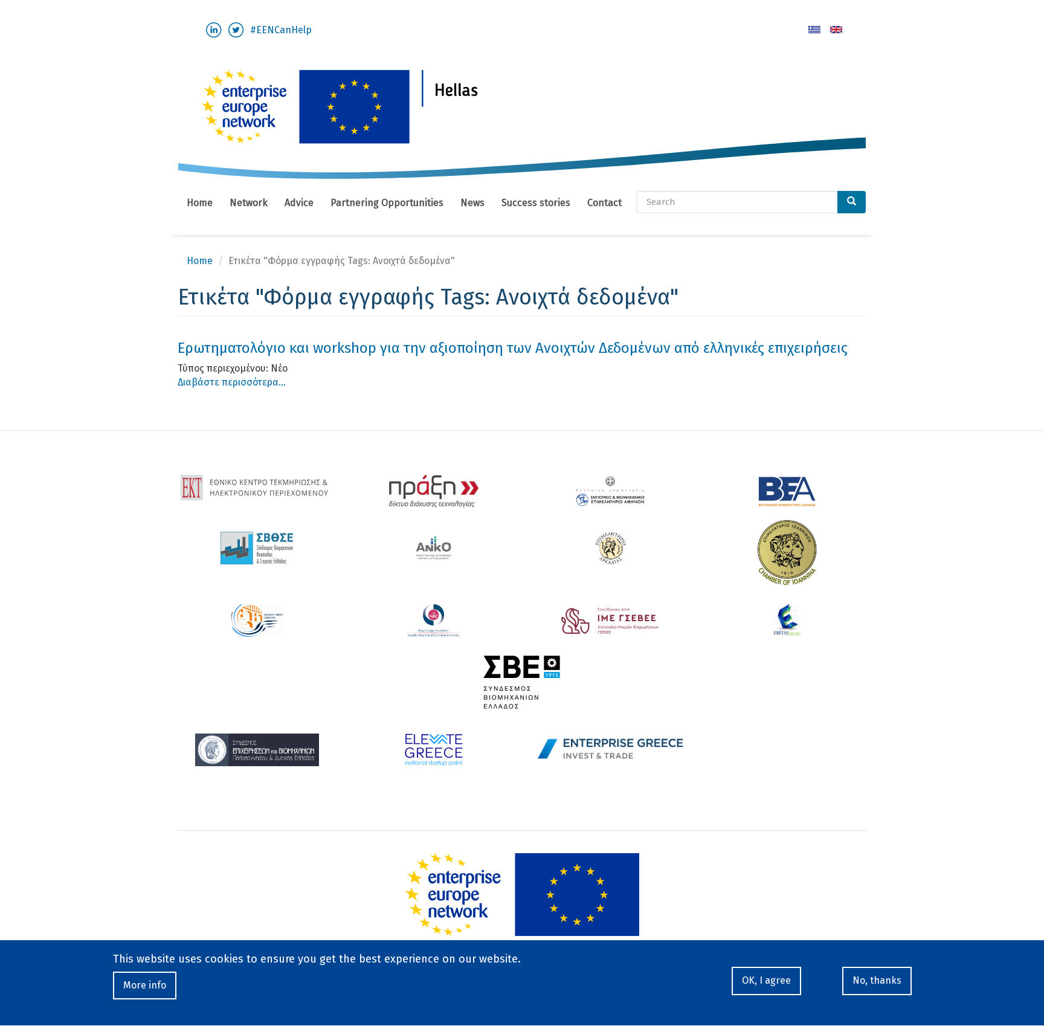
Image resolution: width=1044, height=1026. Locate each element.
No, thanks (876, 980)
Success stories (535, 202)
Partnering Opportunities (386, 202)
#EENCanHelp (281, 30)
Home (200, 202)
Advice (299, 202)
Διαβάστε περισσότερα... (232, 382)
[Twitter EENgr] (236, 29)
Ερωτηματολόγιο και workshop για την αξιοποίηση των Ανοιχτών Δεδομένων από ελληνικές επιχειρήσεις (513, 348)
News (472, 202)
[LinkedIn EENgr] (213, 29)
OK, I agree (766, 980)
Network (249, 202)
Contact (604, 202)
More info (144, 985)
